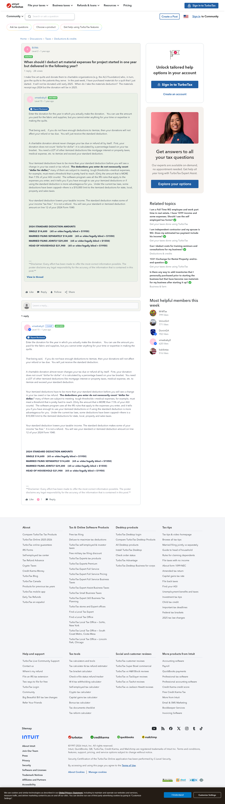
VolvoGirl (164, 321)
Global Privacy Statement (71, 793)
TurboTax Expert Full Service (84, 569)
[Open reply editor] (80, 305)
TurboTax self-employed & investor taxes (87, 547)
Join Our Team (30, 751)
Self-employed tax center (36, 555)
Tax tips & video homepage (177, 534)
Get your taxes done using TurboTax (169, 224)
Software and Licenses (34, 770)
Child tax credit (170, 602)
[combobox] (49, 16)
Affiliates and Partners (34, 779)
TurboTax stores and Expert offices (87, 606)
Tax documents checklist (82, 707)
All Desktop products (127, 545)
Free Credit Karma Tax (174, 692)
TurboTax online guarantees (37, 545)
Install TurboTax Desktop (129, 550)
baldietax (164, 349)
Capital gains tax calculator (83, 697)
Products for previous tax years (39, 586)
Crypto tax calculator (80, 692)
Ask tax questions (19, 27)
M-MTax (163, 311)
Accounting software (173, 661)
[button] (170, 16)
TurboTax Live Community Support (41, 661)
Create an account (174, 94)
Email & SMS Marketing (174, 702)
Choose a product (46, 27)
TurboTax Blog (30, 576)
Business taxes (61, 5)
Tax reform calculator (80, 713)
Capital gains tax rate (173, 576)
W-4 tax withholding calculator (85, 681)
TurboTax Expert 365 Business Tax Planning (87, 600)
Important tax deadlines (174, 607)
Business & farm (158, 286)
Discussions (36, 38)
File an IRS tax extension (35, 676)
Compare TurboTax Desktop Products (135, 539)
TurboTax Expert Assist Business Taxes (89, 587)
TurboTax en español (34, 602)
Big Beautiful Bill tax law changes (40, 697)
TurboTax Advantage (127, 560)
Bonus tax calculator (79, 702)
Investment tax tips (172, 597)
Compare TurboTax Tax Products (40, 534)
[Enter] (28, 16)
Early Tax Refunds (32, 597)
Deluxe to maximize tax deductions (87, 539)
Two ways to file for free (35, 681)
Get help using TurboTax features (81, 27)
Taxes (48, 38)
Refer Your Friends (32, 702)
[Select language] (185, 16)
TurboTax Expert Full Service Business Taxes (89, 581)
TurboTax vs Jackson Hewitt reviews (134, 687)
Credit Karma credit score (175, 687)
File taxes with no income (175, 560)
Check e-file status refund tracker (86, 676)
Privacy (26, 760)
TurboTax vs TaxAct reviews (130, 681)
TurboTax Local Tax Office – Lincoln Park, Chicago (88, 641)
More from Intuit (171, 697)
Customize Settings (207, 795)
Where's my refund (33, 671)
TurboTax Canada (32, 581)
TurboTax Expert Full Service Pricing (88, 574)
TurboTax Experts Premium (83, 563)
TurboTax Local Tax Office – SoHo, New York (87, 624)
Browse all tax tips (171, 539)
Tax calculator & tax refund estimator (88, 666)
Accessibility (29, 784)
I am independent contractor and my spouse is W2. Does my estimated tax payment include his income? (175, 233)
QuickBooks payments (174, 671)
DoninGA (164, 330)
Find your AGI (169, 586)
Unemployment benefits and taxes (180, 591)
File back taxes (170, 581)
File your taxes (36, 5)
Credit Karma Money (33, 571)
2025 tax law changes (173, 617)
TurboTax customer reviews (130, 661)
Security (26, 765)
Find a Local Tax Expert (81, 611)
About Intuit (28, 746)
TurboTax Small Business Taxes (85, 593)
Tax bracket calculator (80, 671)
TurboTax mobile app (34, 591)
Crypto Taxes (29, 565)
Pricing (127, 5)
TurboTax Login (31, 687)
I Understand (178, 795)
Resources (110, 5)
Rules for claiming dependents (178, 555)
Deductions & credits (65, 38)
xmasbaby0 (41, 97)
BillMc (35, 47)
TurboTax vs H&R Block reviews (132, 671)
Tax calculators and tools (82, 661)
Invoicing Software (172, 713)
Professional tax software (175, 676)
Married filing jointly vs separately (180, 545)
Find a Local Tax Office (81, 617)
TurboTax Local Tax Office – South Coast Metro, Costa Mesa (87, 632)
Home (23, 38)
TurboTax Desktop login (128, 534)
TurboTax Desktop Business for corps (135, 565)
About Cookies (76, 772)
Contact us (28, 666)
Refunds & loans (87, 5)
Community (13, 16)
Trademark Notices (32, 775)
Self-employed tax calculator (84, 687)
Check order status (125, 555)
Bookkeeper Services (173, 707)
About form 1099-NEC (174, 565)
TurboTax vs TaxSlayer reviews (131, 676)
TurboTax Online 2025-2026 (37, 539)
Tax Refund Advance (33, 560)
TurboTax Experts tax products (85, 558)
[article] (81, 413)
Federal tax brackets (172, 612)
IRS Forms (28, 550)
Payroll (165, 666)
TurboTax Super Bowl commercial (133, 666)
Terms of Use (129, 765)
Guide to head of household (177, 550)
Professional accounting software (179, 681)
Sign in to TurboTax (177, 85)
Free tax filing (76, 534)
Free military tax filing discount (85, 553)
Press (25, 755)
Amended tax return (172, 571)
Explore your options (174, 184)
